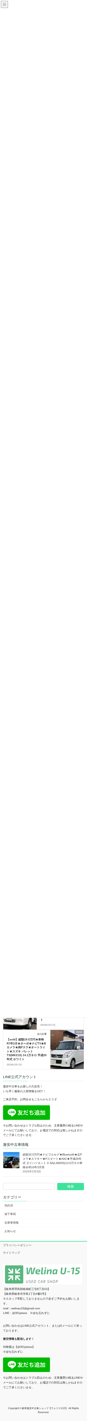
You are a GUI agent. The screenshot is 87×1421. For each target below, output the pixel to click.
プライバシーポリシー (17, 1245)
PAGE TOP (81, 1374)
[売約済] (67, 1044)
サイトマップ (11, 1252)
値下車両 (10, 1214)
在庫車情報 (11, 1222)
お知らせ (10, 1231)
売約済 (8, 1205)
